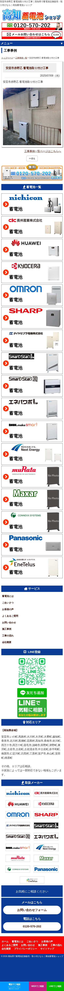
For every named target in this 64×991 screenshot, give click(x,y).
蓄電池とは (8, 596)
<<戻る (32, 158)
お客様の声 (8, 609)
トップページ (7, 58)
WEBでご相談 (37, 986)
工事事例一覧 (21, 58)
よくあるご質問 (10, 616)
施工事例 (6, 629)
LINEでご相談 (55, 986)
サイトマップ (47, 948)
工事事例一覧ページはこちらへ (42, 151)
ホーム (5, 941)
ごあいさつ (8, 602)
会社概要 (6, 642)
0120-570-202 (32, 926)
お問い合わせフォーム (32, 910)
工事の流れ (8, 635)
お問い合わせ (9, 622)
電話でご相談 (14, 986)
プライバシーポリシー (25, 948)
